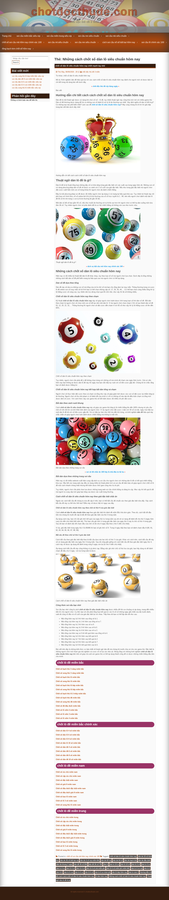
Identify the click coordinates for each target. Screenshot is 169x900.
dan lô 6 (59, 872)
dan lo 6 (147, 868)
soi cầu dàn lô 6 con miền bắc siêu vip (26, 82)
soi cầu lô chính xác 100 (153, 42)
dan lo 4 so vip (136, 868)
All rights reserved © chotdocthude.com (85, 892)
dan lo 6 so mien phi (103, 872)
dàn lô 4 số (80, 868)
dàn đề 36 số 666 (80, 864)
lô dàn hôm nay (101, 876)
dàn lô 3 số (136, 864)
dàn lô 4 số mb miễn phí (95, 868)
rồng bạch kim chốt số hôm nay (16, 49)
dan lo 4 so (60, 868)
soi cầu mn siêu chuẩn (88, 36)
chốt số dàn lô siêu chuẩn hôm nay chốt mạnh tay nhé (80, 66)
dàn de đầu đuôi (144, 860)
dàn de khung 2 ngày (64, 864)
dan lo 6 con (68, 872)
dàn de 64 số (118, 860)
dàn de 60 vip (106, 860)
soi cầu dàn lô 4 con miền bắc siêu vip (26, 85)
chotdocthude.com (84, 11)
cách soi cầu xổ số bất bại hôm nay (118, 42)
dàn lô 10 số (125, 864)
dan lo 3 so (146, 864)
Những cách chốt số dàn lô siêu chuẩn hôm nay (127, 876)
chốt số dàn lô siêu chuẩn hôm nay (123, 856)
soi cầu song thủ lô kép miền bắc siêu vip (28, 76)
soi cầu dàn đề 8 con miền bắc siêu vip (27, 79)
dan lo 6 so (79, 872)
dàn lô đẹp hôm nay (119, 872)
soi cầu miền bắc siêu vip (28, 36)
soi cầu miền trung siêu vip (59, 36)
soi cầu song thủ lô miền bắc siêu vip (26, 88)
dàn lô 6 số (89, 872)
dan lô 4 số (70, 868)
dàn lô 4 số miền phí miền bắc (118, 868)
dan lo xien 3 (134, 872)
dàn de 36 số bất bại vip (69, 860)
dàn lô (106, 864)
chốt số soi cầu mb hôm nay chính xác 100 (22, 42)
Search (16, 62)
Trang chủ (6, 36)
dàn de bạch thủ (130, 860)
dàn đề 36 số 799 (95, 864)
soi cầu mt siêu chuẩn (58, 42)
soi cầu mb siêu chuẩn (116, 36)
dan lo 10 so (114, 864)
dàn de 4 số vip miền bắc (89, 860)
